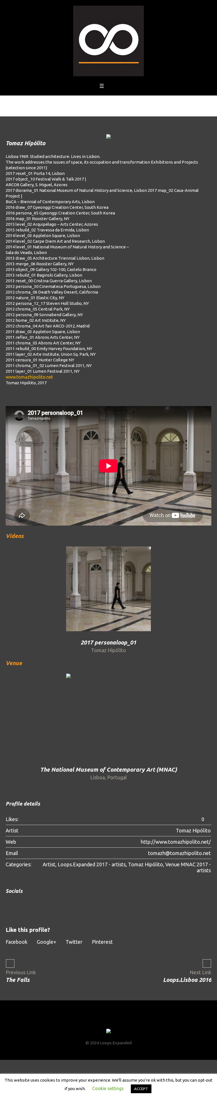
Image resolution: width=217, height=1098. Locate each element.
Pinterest (102, 942)
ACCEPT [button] (141, 1089)
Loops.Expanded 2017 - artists (92, 864)
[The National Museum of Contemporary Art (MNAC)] (108, 716)
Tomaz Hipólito (145, 864)
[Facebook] (93, 1020)
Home (85, 105)
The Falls (18, 980)
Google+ (46, 942)
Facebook (16, 942)
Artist (49, 864)
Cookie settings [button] (108, 1088)
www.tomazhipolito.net (29, 376)
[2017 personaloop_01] (108, 588)
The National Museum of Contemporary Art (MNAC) (108, 769)
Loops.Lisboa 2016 (187, 980)
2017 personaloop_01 (108, 642)
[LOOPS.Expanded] (108, 41)
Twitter (74, 942)
